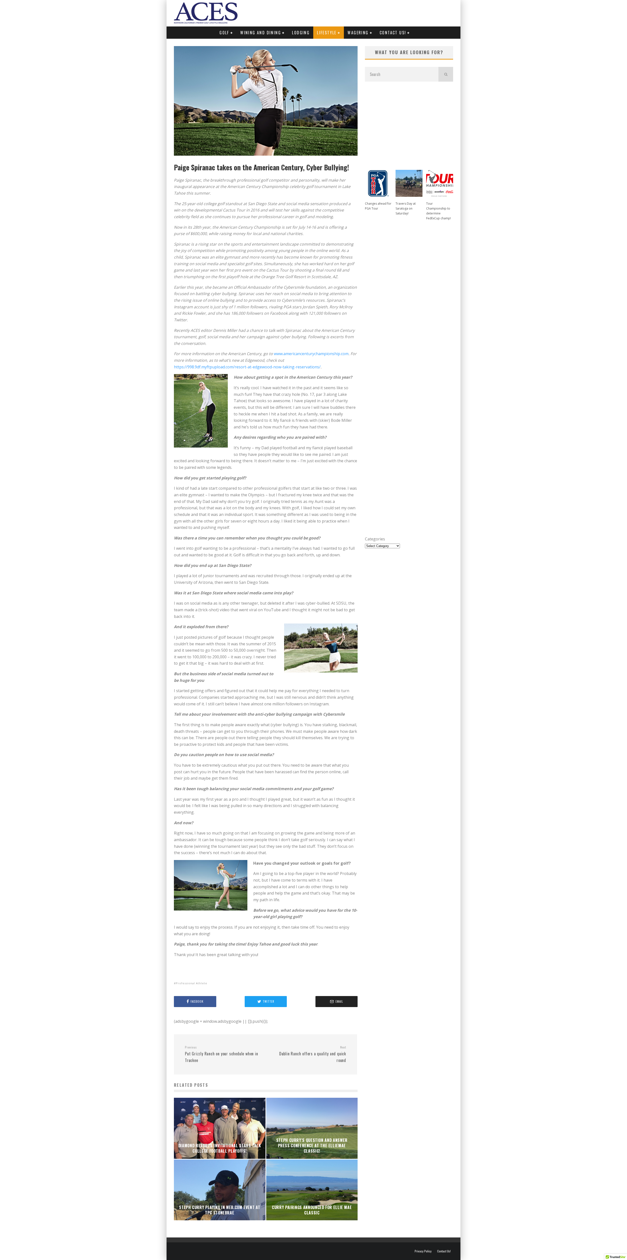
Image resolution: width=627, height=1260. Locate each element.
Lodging (301, 33)
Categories (375, 539)
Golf (224, 33)
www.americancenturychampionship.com (311, 353)
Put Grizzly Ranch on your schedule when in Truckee (221, 1054)
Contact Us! (393, 33)
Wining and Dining (260, 33)
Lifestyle (327, 33)
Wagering (358, 33)
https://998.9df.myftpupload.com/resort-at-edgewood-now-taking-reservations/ (247, 367)
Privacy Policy (423, 1251)
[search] (445, 74)
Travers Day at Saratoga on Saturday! (406, 208)
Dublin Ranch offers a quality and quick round (312, 1054)
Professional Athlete (191, 983)
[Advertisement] (409, 123)
